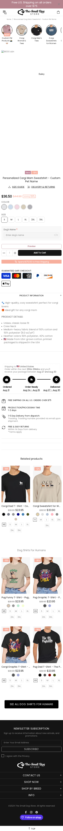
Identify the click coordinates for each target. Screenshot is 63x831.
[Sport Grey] (30, 207)
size (3, 214)
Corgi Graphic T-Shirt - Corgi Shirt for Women (15, 666)
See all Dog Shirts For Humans (31, 704)
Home (9, 19)
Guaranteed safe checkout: (16, 270)
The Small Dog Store (31, 12)
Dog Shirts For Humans (31, 550)
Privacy (25, 756)
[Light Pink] (17, 207)
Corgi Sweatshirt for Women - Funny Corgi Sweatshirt (47, 506)
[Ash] (4, 207)
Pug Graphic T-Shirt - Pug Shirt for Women (47, 597)
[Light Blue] (10, 207)
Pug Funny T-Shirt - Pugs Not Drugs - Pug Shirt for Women (15, 597)
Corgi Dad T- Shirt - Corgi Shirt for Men (15, 506)
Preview (31, 246)
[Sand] (23, 207)
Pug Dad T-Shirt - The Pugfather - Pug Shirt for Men (47, 666)
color (5, 202)
